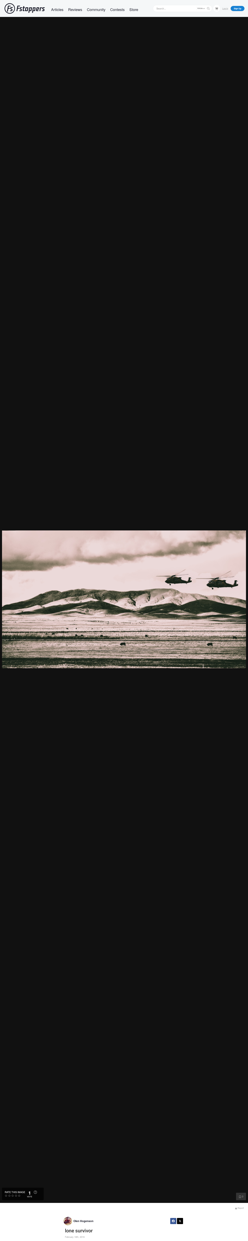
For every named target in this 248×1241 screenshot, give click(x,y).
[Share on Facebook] (173, 1221)
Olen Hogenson (83, 1221)
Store (133, 9)
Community (96, 9)
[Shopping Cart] (216, 8)
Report (240, 1207)
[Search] (208, 8)
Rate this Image (15, 1192)
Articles (57, 9)
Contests (117, 9)
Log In (225, 8)
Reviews (75, 9)
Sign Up (237, 8)
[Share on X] (180, 1221)
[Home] (24, 8)
